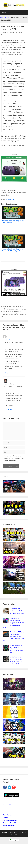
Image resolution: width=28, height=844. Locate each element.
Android (7, 18)
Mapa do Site (7, 805)
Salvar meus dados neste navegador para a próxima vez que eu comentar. (14, 458)
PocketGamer (10, 199)
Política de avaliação (9, 820)
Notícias (20, 306)
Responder (8, 373)
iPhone (15, 306)
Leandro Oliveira (8, 340)
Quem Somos (7, 815)
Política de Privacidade (10, 823)
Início (1, 18)
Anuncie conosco (8, 825)
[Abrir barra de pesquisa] (26, 12)
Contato (5, 817)
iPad (10, 306)
